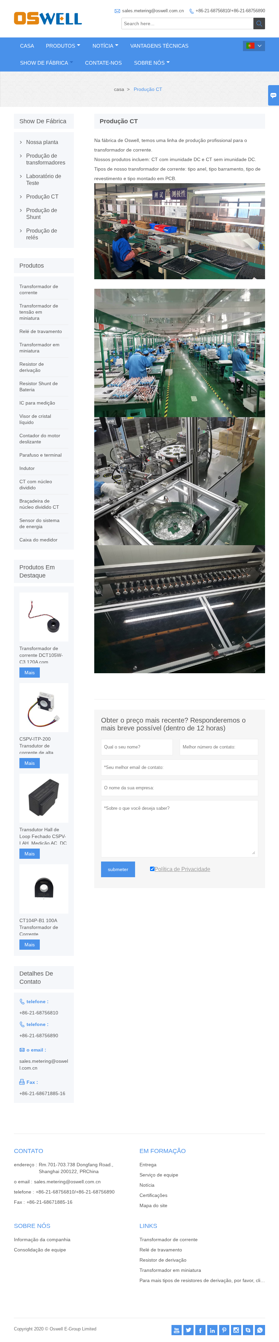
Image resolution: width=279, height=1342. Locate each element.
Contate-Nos (103, 63)
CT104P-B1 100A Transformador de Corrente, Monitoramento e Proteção (38, 927)
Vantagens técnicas (159, 46)
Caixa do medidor (38, 539)
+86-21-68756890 (38, 1035)
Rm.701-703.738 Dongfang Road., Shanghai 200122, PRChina (76, 1168)
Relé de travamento (40, 331)
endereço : (25, 1164)
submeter (118, 869)
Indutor (27, 468)
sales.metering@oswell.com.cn (153, 10)
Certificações (153, 1195)
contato (28, 1151)
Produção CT (42, 197)
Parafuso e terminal (40, 455)
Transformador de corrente (169, 1239)
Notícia (103, 46)
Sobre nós (149, 63)
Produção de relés (41, 234)
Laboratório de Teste (43, 179)
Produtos (60, 46)
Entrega (148, 1164)
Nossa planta (42, 142)
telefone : (24, 1192)
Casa (27, 46)
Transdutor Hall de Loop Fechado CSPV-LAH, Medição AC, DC (43, 836)
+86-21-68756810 (38, 1012)
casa (119, 89)
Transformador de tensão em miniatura (38, 312)
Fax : (19, 1202)
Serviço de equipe (159, 1175)
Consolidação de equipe (40, 1249)
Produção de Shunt (41, 213)
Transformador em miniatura (170, 1270)
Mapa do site (153, 1205)
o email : (23, 1181)
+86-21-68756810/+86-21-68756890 (230, 10)
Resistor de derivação (163, 1260)
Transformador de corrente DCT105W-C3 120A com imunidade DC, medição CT (41, 655)
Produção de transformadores (44, 159)
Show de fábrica (44, 63)
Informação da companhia (42, 1239)
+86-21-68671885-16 (42, 1093)
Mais (29, 672)
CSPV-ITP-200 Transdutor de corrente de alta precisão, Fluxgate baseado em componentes (39, 746)
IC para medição (37, 403)
